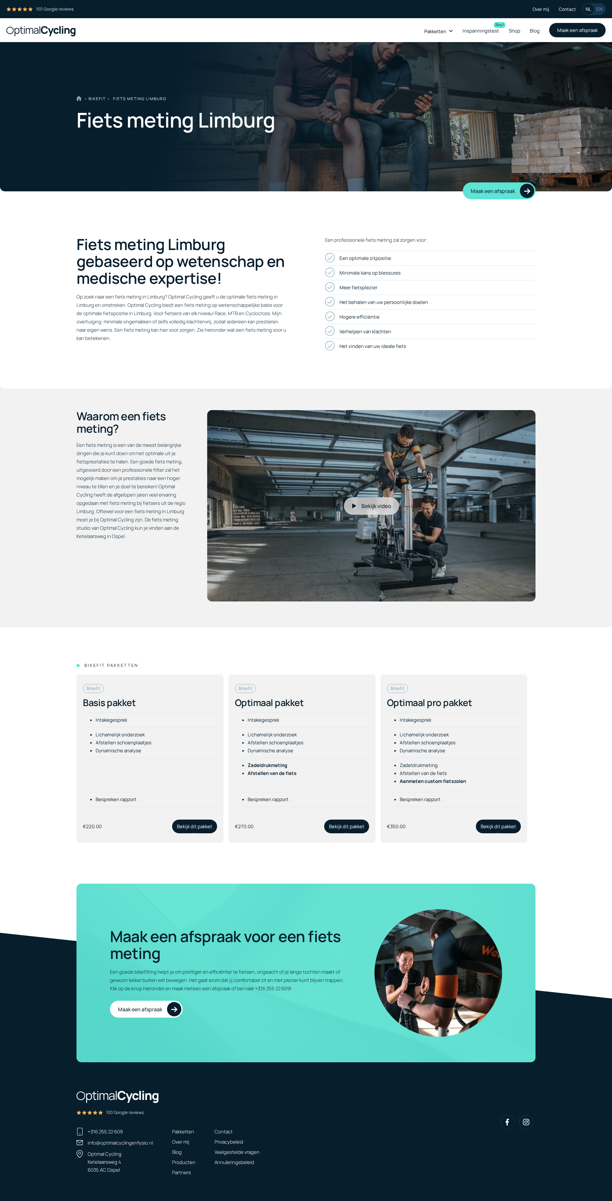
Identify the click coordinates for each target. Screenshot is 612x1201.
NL (588, 9)
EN (599, 9)
